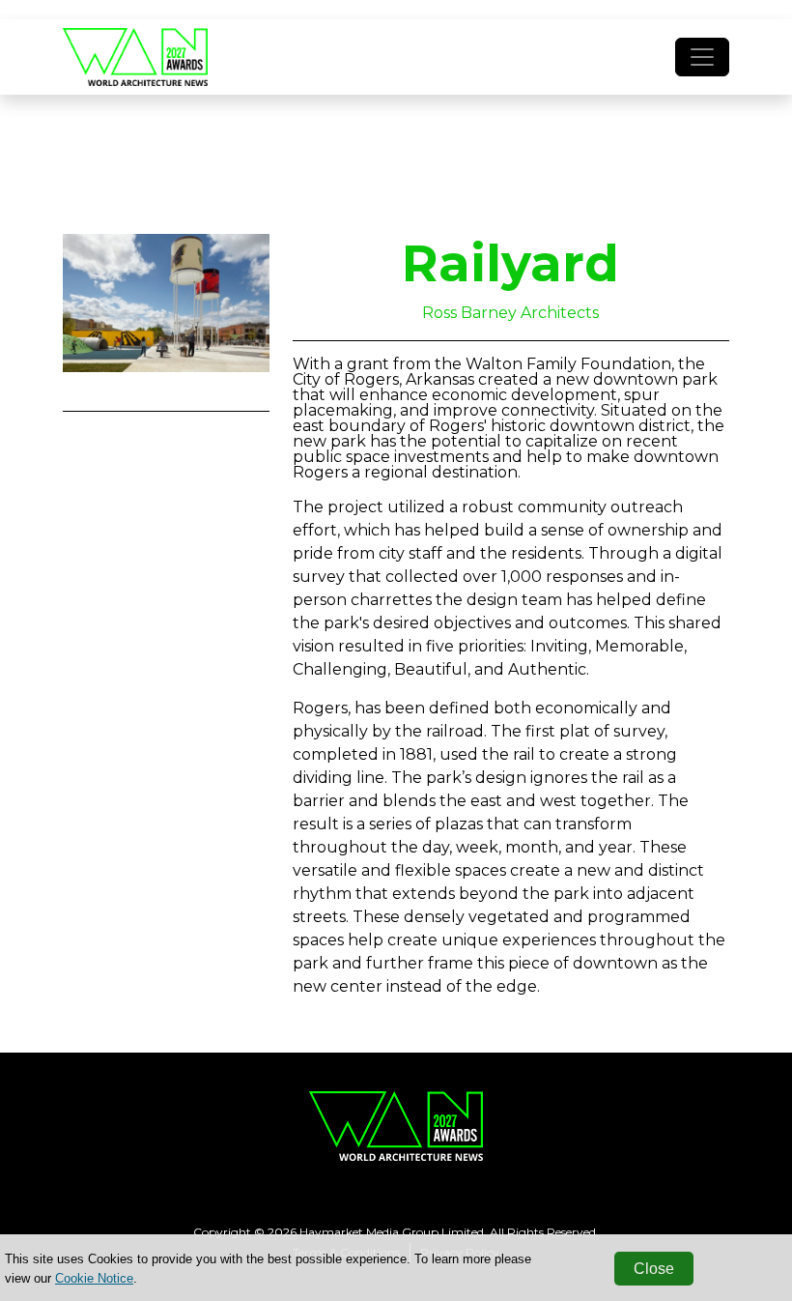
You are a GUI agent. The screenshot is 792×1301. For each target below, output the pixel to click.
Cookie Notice (94, 1278)
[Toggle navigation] (702, 57)
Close (654, 1268)
